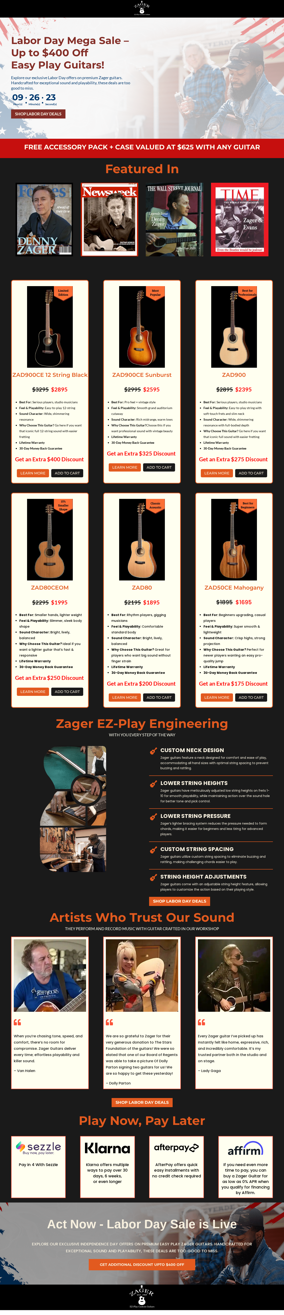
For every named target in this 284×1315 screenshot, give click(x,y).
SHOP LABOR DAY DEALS (179, 901)
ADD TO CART (67, 473)
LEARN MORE (32, 473)
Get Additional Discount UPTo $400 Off (142, 1265)
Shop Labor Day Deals (38, 113)
